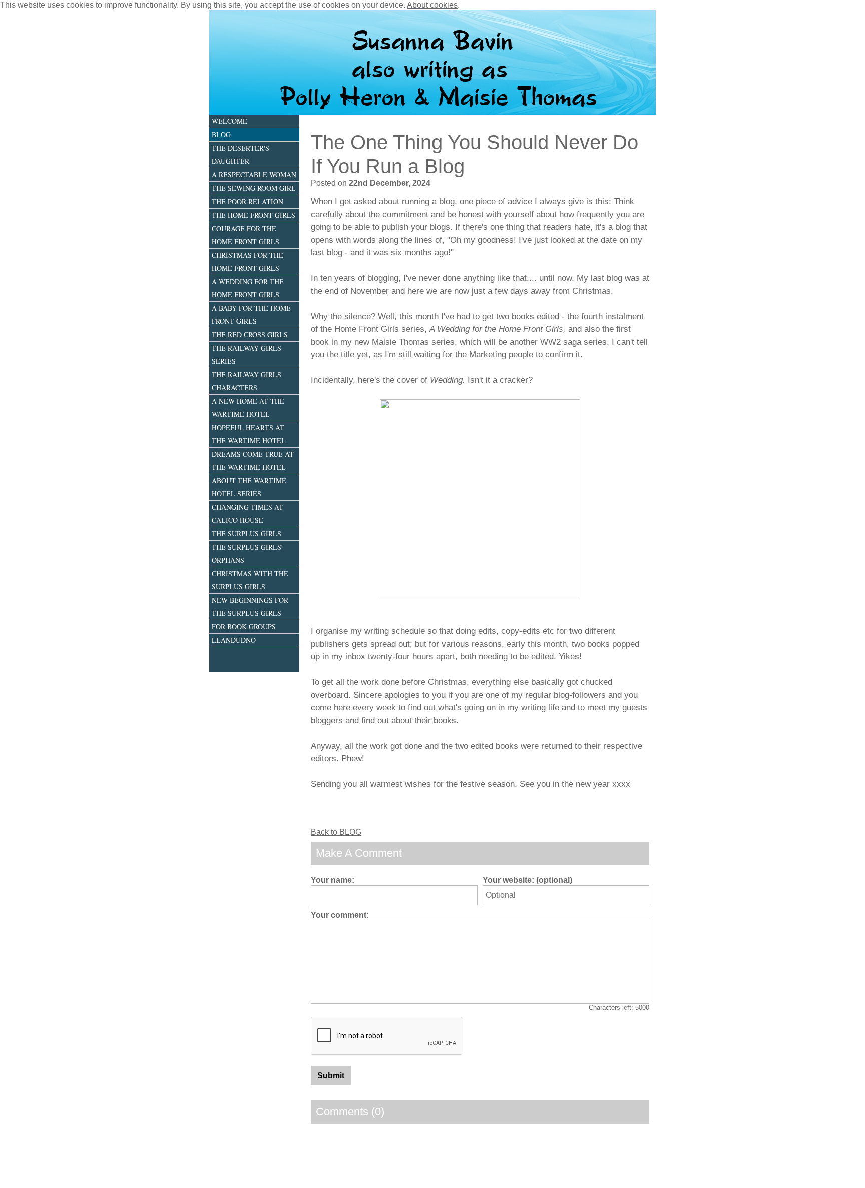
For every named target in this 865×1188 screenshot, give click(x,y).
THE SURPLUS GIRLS (246, 533)
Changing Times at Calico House (247, 513)
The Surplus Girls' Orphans (247, 553)
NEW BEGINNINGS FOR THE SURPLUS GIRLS (250, 606)
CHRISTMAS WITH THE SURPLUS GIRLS (250, 580)
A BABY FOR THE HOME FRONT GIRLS (251, 314)
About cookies (432, 5)
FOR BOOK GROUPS (244, 626)
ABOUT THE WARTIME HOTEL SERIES (249, 487)
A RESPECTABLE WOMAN (254, 174)
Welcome (229, 121)
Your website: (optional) (527, 880)
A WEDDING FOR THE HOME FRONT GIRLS (248, 288)
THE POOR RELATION (247, 201)
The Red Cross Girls (250, 334)
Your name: (332, 880)
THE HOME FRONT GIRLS (253, 215)
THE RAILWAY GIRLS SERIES (246, 354)
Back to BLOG (336, 832)
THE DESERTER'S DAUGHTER (240, 154)
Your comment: (340, 915)
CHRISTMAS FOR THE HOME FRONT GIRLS (247, 261)
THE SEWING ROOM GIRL (254, 188)
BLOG (221, 134)
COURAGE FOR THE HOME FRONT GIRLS (245, 235)
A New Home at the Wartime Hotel (248, 407)
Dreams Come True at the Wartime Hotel (253, 460)
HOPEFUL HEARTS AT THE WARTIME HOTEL (249, 434)
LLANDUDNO (234, 640)
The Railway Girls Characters (246, 381)
